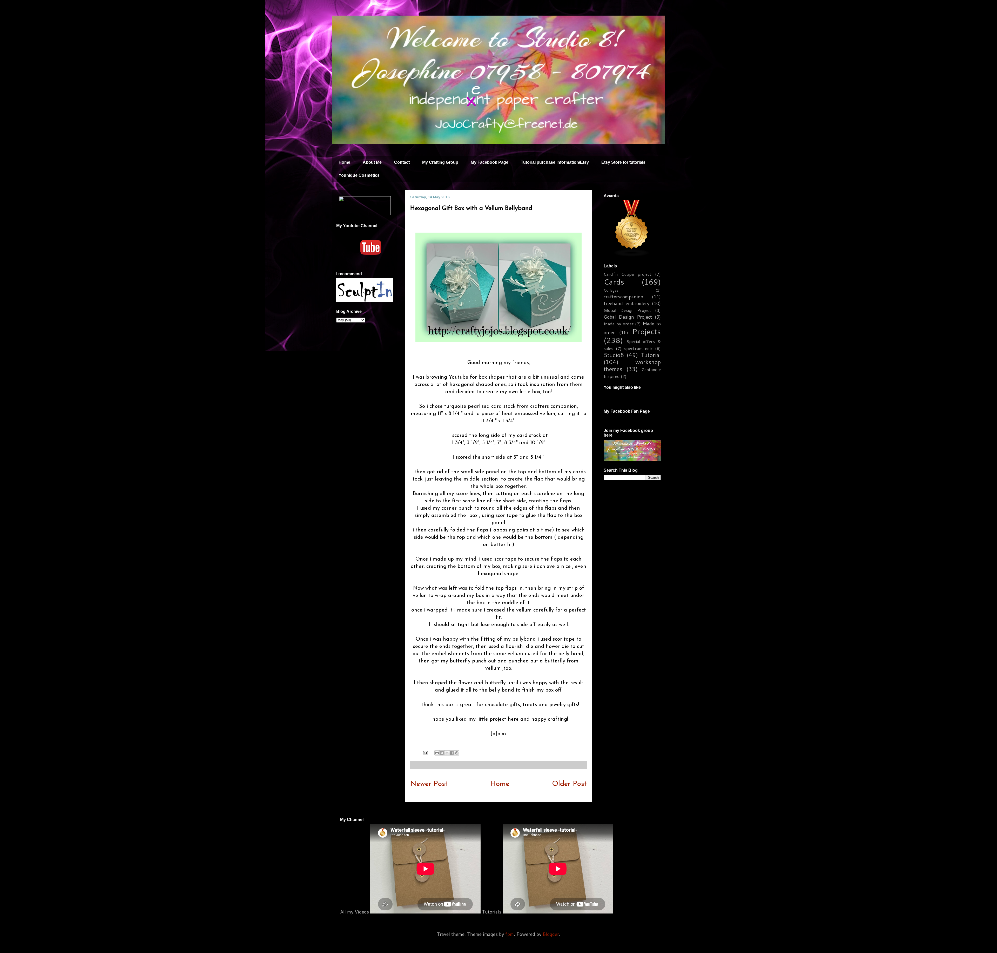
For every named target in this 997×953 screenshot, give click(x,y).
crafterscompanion (623, 296)
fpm (509, 934)
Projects (646, 331)
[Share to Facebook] (451, 752)
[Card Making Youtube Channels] (632, 254)
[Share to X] (446, 752)
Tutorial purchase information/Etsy (555, 162)
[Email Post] (425, 752)
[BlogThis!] (441, 752)
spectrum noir (638, 348)
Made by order (619, 324)
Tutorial (651, 355)
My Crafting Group (440, 162)
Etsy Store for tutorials (623, 162)
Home (344, 162)
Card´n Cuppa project (627, 274)
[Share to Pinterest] (456, 752)
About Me (372, 162)
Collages (611, 290)
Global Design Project (627, 310)
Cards (614, 281)
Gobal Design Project (628, 316)
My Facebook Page (489, 162)
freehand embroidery (626, 303)
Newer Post (429, 784)
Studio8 (614, 355)
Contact (402, 162)
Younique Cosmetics (359, 175)
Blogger (551, 934)
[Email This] (437, 752)
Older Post (569, 784)
